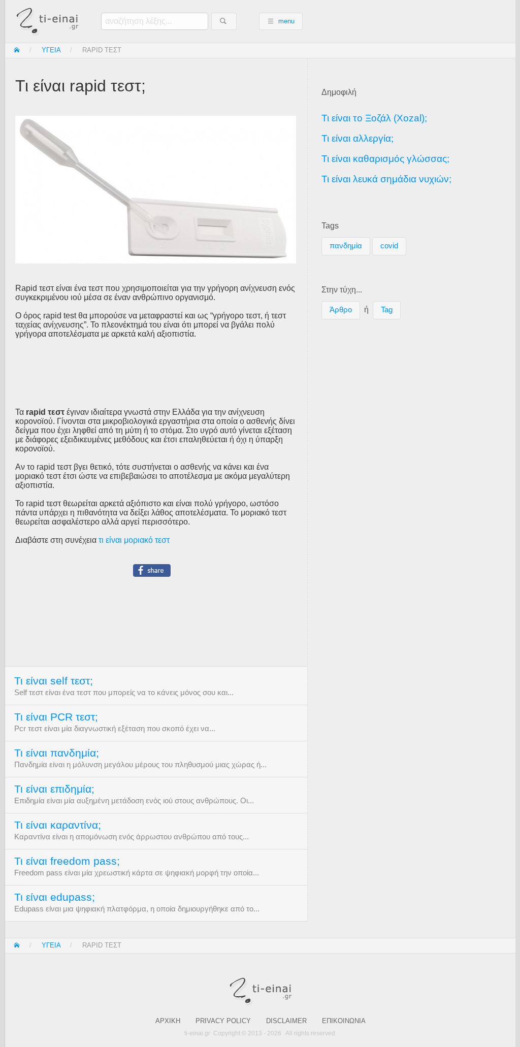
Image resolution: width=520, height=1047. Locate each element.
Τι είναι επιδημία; (54, 789)
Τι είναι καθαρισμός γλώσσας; (385, 158)
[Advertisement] (156, 373)
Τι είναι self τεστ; (53, 681)
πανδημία (346, 246)
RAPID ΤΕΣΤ (101, 50)
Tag (387, 310)
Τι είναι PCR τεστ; (56, 717)
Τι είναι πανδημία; (56, 753)
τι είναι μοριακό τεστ (134, 540)
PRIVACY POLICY (223, 1021)
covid (389, 246)
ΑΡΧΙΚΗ (167, 1021)
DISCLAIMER (286, 1021)
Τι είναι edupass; (54, 897)
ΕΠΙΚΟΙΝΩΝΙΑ (344, 1021)
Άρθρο (341, 310)
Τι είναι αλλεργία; (357, 138)
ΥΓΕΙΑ (51, 50)
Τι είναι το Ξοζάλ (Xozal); (374, 118)
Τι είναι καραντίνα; (57, 825)
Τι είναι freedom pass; (67, 861)
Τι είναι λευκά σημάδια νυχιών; (386, 179)
